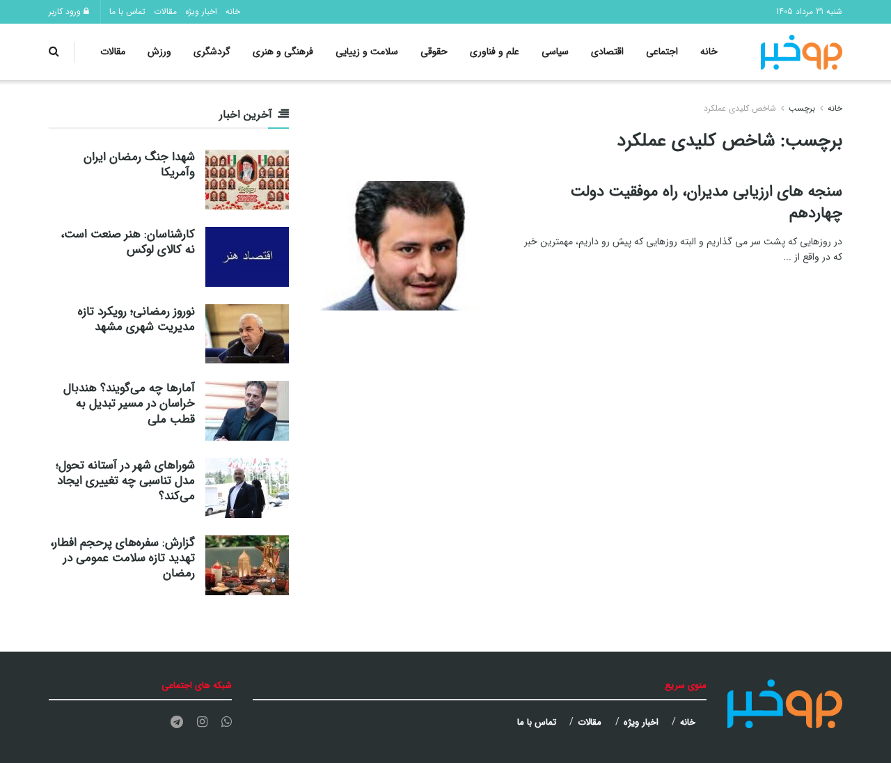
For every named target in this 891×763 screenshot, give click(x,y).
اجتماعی (662, 51)
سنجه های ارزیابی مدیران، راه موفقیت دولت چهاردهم (706, 202)
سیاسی (555, 51)
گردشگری (212, 51)
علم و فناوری (494, 51)
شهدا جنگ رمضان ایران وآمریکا (139, 165)
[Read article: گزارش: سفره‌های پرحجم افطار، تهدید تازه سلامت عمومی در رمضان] (247, 565)
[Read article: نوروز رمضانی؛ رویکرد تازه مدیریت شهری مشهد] (247, 334)
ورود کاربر (66, 11)
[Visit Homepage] (802, 52)
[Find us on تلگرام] (177, 722)
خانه (233, 11)
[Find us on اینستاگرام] (202, 722)
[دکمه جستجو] (54, 52)
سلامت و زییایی (367, 51)
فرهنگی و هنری (283, 51)
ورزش (159, 51)
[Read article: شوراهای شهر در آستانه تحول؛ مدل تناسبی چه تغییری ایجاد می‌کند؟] (247, 488)
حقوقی (434, 51)
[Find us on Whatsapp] (226, 722)
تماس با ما (127, 11)
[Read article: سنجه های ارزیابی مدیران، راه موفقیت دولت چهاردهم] (410, 245)
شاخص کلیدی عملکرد (740, 108)
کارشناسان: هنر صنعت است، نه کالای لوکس (128, 242)
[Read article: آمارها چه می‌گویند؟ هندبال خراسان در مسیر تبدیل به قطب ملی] (247, 411)
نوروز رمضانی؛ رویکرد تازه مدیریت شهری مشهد (136, 319)
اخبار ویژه (201, 11)
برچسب (802, 108)
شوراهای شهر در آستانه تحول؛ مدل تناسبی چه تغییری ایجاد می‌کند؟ (125, 480)
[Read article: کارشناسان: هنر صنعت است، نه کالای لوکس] (247, 257)
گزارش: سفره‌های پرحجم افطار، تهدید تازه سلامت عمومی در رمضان (122, 558)
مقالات (165, 11)
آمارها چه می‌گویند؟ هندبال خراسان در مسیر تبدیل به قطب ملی (129, 403)
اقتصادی (607, 51)
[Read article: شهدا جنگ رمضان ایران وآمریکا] (247, 180)
